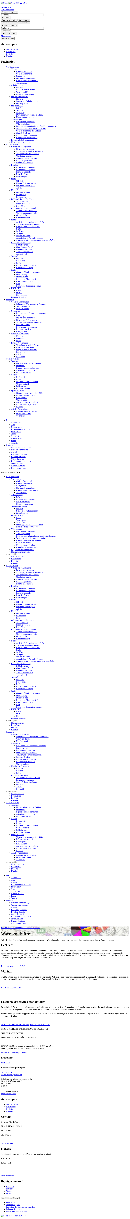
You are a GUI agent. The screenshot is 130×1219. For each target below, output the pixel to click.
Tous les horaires (7, 1176)
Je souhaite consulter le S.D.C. (13, 966)
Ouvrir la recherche (9, 20)
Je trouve (9, 445)
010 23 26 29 (6, 1072)
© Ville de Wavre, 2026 (18, 1216)
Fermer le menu (8, 38)
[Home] (8, 3)
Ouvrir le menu (24, 20)
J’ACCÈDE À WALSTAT (12, 988)
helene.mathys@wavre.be (11, 1075)
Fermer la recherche (9, 12)
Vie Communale (12, 67)
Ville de (22, 3)
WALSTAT (5, 1062)
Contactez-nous (7, 1143)
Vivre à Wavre (12, 144)
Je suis (8, 420)
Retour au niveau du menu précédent (15, 23)
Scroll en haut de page (10, 1198)
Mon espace (6, 7)
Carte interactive (7, 10)
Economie (10, 299)
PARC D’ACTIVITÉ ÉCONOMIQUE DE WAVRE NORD (25, 1025)
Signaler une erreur (8, 1094)
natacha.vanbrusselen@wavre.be (14, 1053)
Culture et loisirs (12, 359)
